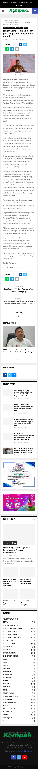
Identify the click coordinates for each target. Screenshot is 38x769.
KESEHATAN (7, 671)
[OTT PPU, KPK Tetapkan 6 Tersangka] (27, 594)
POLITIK (26, 27)
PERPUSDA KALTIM (9, 702)
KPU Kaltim (7, 678)
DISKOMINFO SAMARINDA (12, 637)
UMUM (5, 715)
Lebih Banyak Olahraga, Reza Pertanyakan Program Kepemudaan (16, 550)
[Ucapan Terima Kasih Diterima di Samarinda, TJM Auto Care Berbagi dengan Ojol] (8, 407)
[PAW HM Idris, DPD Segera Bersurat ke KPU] (10, 594)
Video (5, 721)
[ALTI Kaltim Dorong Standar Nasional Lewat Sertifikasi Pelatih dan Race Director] (8, 451)
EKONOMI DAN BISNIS (10, 656)
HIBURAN (6, 662)
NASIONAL (20, 27)
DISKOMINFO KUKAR (10, 634)
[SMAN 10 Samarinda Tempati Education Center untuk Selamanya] (10, 572)
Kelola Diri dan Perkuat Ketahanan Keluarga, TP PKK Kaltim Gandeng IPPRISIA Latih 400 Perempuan (24, 437)
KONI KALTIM (7, 674)
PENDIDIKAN (7, 699)
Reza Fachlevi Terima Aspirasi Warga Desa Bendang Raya (19, 290)
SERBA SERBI (7, 712)
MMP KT (6, 681)
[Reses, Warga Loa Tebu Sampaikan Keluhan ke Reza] (27, 572)
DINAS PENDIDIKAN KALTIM (12, 628)
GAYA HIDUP (7, 659)
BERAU (5, 622)
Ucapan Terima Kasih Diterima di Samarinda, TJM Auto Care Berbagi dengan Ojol (23, 407)
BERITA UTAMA (7, 27)
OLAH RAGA (7, 687)
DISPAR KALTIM (8, 640)
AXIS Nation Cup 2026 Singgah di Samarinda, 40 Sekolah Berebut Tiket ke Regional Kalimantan (23, 393)
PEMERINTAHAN (8, 693)
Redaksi (5, 2)
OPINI (5, 690)
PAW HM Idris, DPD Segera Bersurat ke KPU (10, 603)
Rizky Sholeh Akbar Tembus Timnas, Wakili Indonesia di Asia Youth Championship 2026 (23, 422)
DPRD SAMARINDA (9, 653)
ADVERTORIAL (8, 619)
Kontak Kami (13, 2)
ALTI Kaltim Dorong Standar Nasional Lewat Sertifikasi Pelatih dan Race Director (24, 450)
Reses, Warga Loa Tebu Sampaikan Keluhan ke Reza (25, 581)
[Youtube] (24, 757)
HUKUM (14, 27)
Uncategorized (8, 718)
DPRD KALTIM (7, 650)
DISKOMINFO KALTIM (10, 631)
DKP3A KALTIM (8, 647)
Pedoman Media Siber (25, 2)
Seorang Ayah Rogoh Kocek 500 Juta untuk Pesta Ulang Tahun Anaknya (19, 302)
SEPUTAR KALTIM (9, 708)
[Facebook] (13, 757)
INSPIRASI (6, 668)
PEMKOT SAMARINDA (10, 696)
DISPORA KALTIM (9, 644)
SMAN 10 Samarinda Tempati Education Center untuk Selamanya (10, 582)
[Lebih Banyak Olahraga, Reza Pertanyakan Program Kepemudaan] (19, 534)
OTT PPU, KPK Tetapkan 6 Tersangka (24, 603)
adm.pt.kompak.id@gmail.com (23, 751)
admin (7, 39)
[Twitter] (19, 757)
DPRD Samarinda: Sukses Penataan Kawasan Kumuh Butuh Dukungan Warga (18, 351)
